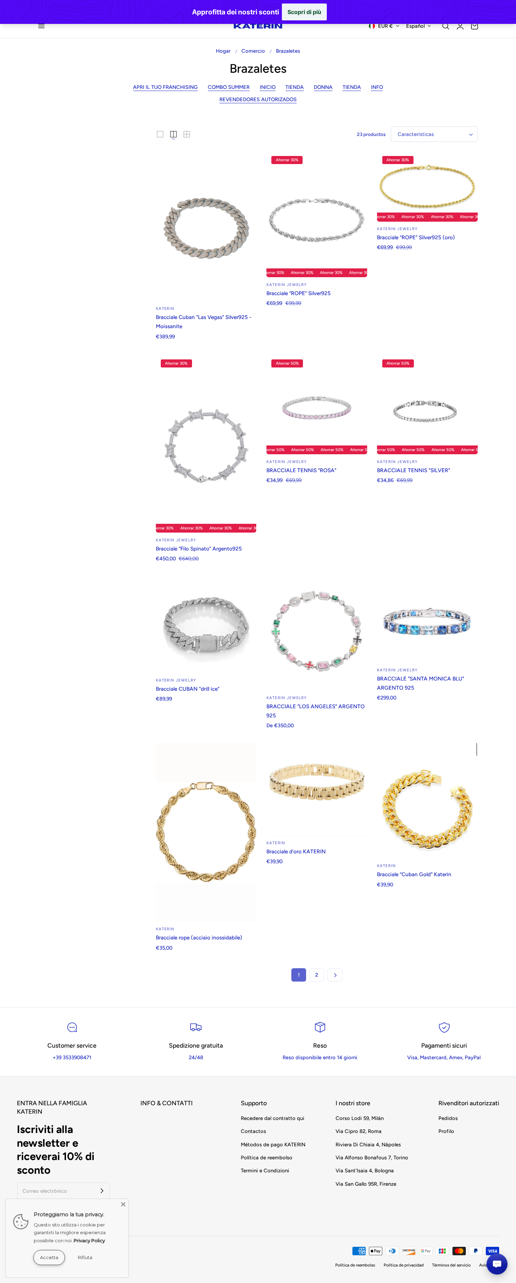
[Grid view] (160, 134)
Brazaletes (288, 51)
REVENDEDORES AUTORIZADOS (258, 99)
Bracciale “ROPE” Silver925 (298, 293)
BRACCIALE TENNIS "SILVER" (413, 470)
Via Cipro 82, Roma (359, 1131)
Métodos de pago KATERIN (273, 1144)
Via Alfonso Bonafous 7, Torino (372, 1157)
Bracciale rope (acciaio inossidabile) (199, 937)
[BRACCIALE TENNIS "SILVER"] (427, 404)
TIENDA (294, 87)
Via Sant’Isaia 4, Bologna (365, 1171)
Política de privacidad (404, 1265)
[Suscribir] (101, 1190)
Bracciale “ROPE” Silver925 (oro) (416, 237)
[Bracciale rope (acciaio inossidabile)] (206, 832)
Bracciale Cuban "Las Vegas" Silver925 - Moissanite (203, 322)
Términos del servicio (451, 1265)
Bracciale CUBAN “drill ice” (187, 688)
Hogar (223, 51)
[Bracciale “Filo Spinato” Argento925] (206, 443)
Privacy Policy (89, 1240)
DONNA (323, 87)
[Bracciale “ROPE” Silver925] (316, 214)
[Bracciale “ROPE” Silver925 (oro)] (427, 186)
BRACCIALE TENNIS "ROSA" (301, 470)
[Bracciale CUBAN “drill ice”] (206, 624)
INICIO (268, 87)
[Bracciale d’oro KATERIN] (316, 789)
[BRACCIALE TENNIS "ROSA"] (316, 404)
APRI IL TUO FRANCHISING (165, 87)
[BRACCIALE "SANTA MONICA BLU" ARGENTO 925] (427, 619)
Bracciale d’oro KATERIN (296, 851)
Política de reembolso (266, 1157)
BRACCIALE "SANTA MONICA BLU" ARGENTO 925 (420, 683)
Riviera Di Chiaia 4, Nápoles (368, 1144)
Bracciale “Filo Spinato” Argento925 (199, 548)
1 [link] (299, 975)
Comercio (253, 51)
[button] (41, 26)
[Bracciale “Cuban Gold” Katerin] (427, 801)
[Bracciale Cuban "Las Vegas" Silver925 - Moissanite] (206, 225)
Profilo (446, 1131)
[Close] (123, 1204)
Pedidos (448, 1118)
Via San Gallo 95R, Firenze (366, 1184)
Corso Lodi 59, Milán (360, 1118)
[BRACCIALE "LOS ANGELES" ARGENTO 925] (316, 633)
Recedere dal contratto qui (272, 1118)
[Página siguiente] (335, 975)
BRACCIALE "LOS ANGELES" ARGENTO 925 (315, 711)
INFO (377, 87)
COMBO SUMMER (229, 87)
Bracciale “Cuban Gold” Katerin (414, 874)
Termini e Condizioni (265, 1171)
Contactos (253, 1131)
